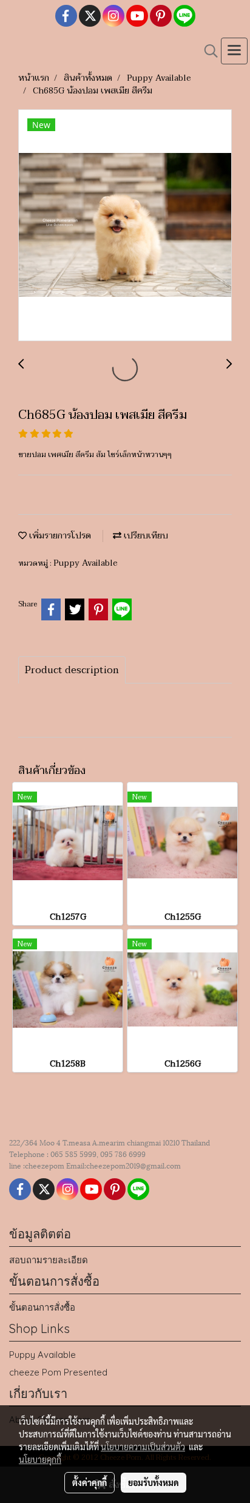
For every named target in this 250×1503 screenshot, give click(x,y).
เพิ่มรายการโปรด (59, 536)
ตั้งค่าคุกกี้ (89, 1482)
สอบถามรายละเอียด (48, 1260)
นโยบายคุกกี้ (40, 1459)
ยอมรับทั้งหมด (153, 1482)
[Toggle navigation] (234, 51)
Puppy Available (85, 563)
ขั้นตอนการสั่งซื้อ (42, 1307)
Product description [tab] (72, 670)
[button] (207, 51)
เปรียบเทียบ (144, 536)
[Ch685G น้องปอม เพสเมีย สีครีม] (125, 226)
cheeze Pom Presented (58, 1372)
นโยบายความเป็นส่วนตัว (143, 1446)
